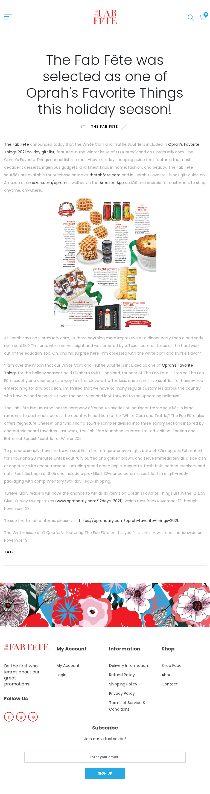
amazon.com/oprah (45, 182)
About (167, 675)
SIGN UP (105, 773)
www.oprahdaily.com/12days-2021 (89, 501)
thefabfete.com (105, 175)
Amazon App (112, 182)
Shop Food (172, 665)
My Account (68, 665)
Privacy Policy (122, 693)
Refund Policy (122, 675)
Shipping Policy (123, 684)
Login (61, 675)
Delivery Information (128, 665)
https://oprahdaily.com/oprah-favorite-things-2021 (128, 520)
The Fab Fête (104, 126)
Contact (170, 684)
